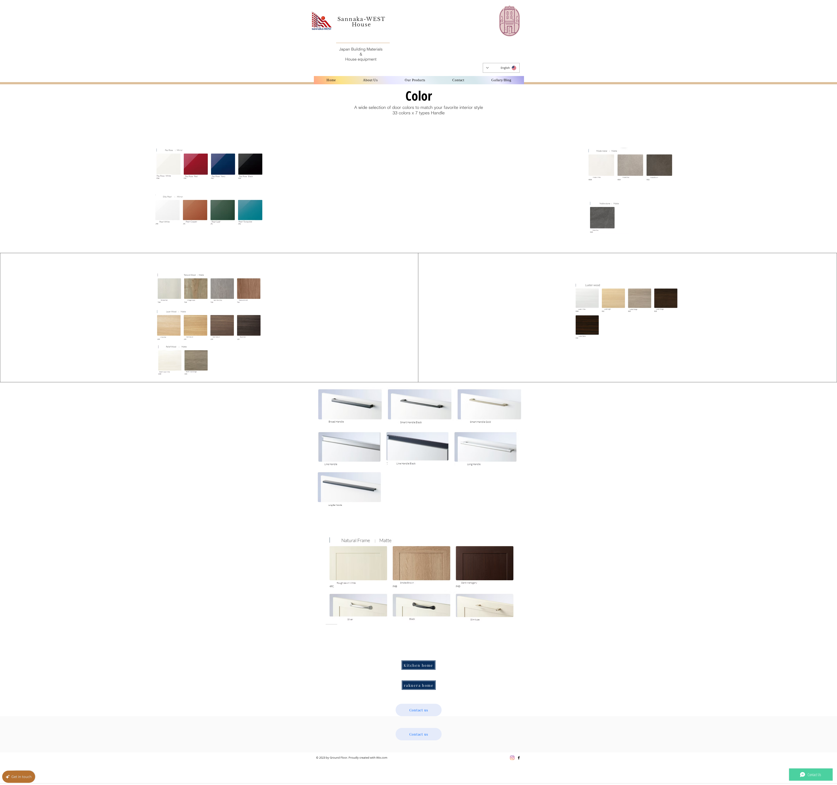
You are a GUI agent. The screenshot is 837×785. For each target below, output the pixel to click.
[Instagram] (512, 758)
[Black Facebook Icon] (519, 758)
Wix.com (381, 758)
